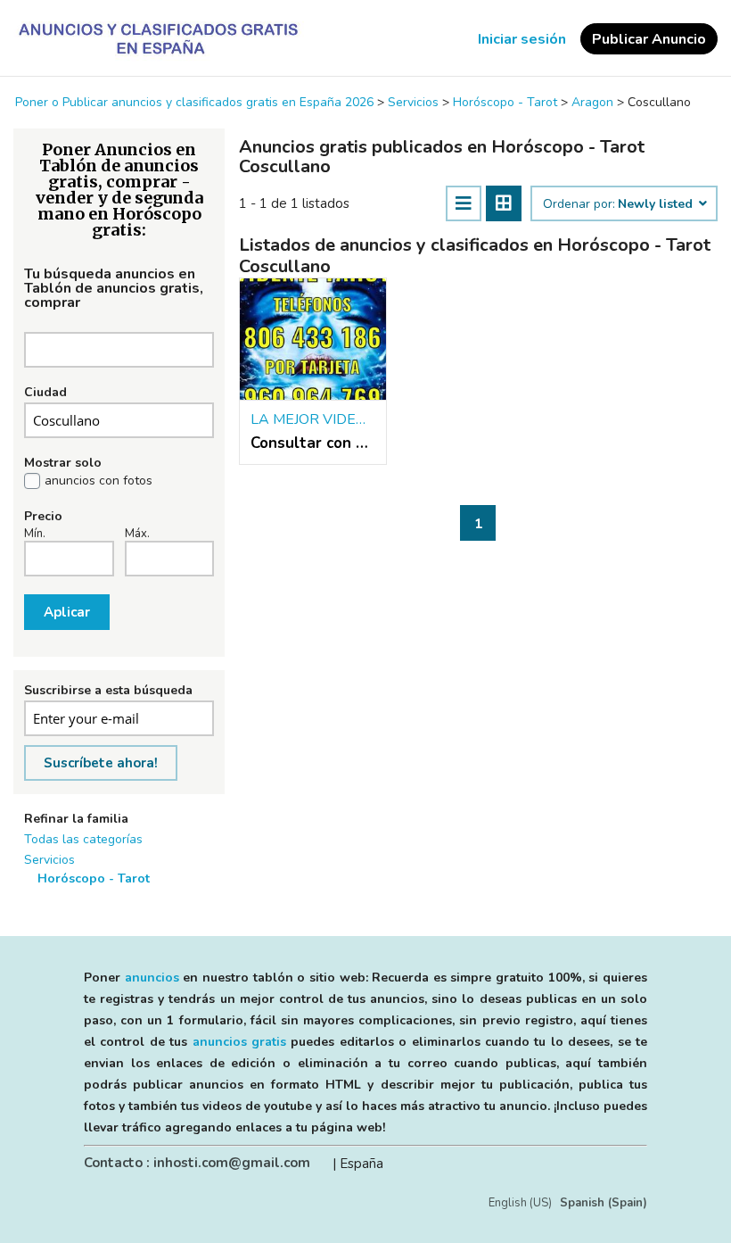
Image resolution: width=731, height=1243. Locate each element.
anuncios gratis (239, 1041)
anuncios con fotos (98, 481)
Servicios (49, 859)
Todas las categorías (83, 839)
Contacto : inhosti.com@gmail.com (197, 1163)
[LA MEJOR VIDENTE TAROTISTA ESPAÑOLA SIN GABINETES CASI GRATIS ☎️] (313, 339)
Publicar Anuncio (649, 39)
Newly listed (657, 204)
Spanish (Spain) (603, 1203)
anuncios (152, 977)
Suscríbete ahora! (101, 763)
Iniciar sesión (522, 39)
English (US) (520, 1203)
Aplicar (67, 612)
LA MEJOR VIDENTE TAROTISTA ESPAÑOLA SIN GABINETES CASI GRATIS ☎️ (313, 419)
